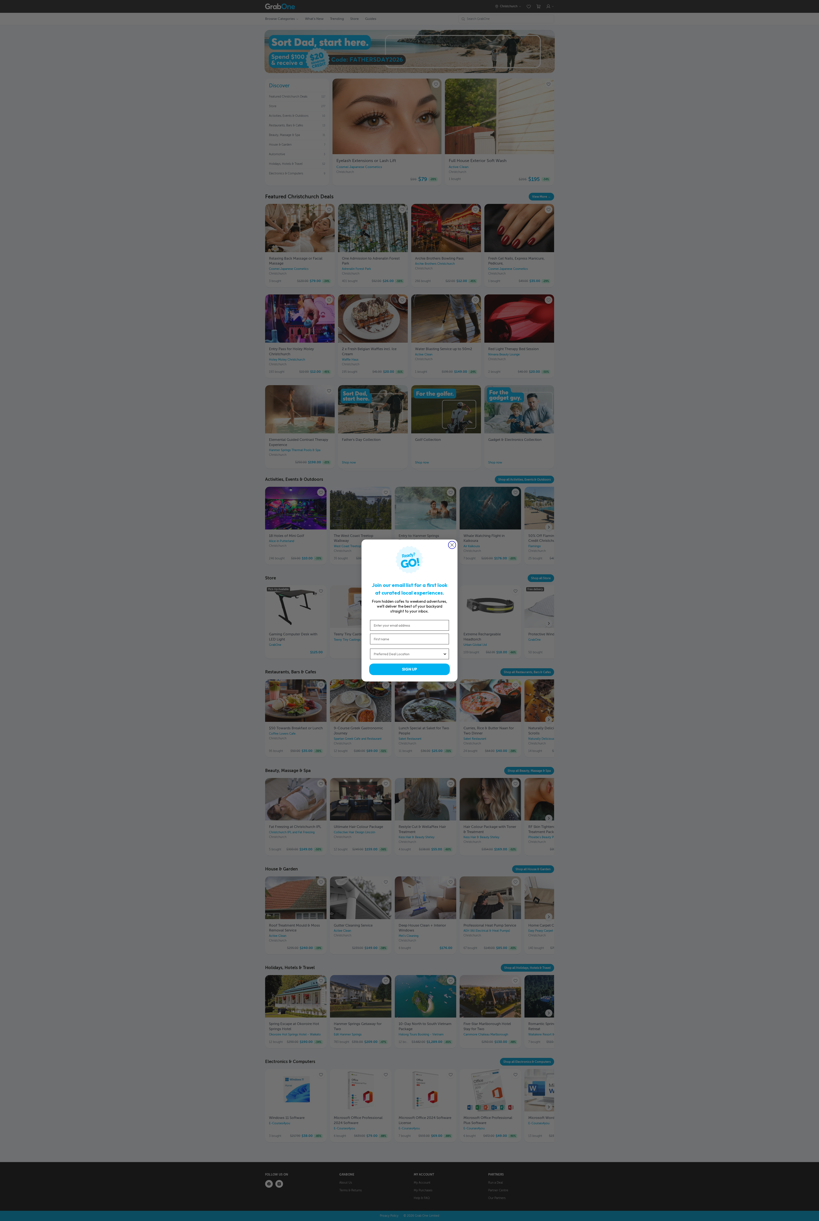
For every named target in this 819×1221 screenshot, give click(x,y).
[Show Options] (445, 654)
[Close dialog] (452, 545)
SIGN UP (409, 669)
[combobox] (408, 654)
